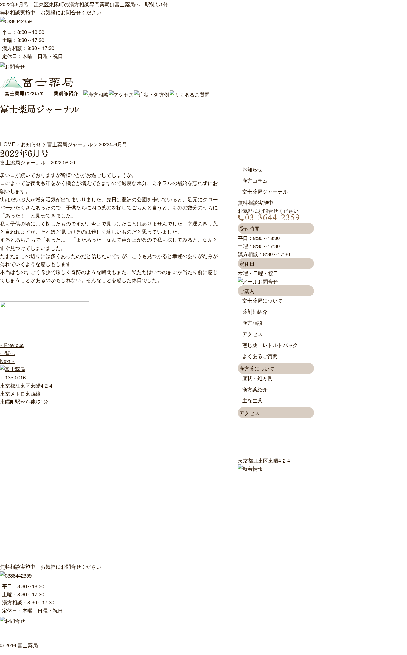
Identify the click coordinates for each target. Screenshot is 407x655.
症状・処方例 (257, 378)
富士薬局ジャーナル (265, 191)
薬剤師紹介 (255, 311)
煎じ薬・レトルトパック (270, 344)
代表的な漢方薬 (17, 637)
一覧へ (7, 353)
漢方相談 (252, 322)
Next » (7, 361)
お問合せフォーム (124, 637)
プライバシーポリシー (227, 637)
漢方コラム (255, 180)
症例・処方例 (233, 629)
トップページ (15, 629)
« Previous (12, 344)
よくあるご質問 (260, 356)
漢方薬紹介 (255, 389)
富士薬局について (262, 300)
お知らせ (252, 169)
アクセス (252, 333)
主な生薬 (252, 400)
